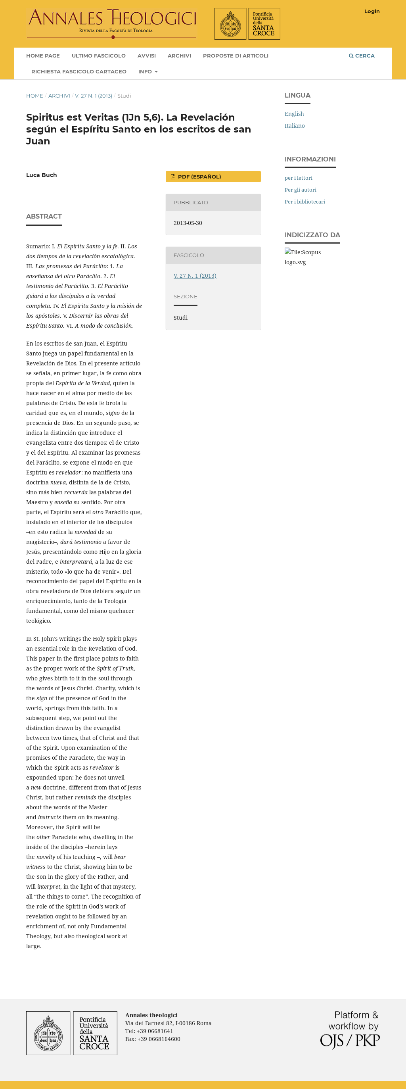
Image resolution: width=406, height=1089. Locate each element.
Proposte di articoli (235, 55)
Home (34, 95)
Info (145, 71)
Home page (43, 55)
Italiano (295, 125)
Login (372, 11)
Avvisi (147, 55)
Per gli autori (300, 189)
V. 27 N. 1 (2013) (93, 95)
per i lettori (298, 177)
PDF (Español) (198, 176)
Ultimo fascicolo (99, 55)
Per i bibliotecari (305, 201)
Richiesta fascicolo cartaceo (78, 71)
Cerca (364, 55)
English (294, 113)
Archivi (179, 55)
